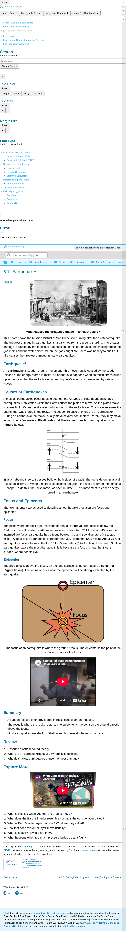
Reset (5, 88)
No (21, 893)
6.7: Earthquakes (29, 846)
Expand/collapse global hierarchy (7, 262)
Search (9, 255)
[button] (12, 199)
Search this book (8, 55)
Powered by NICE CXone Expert (50, 913)
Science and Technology (71, 262)
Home (18, 262)
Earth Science (103, 262)
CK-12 (7, 850)
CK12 (72, 850)
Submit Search (9, 66)
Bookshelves (40, 262)
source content (87, 850)
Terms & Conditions (109, 922)
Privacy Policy (90, 922)
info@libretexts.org (75, 926)
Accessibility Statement (15, 926)
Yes (10, 893)
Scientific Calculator (17, 175)
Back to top (9, 877)
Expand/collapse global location (121, 261)
